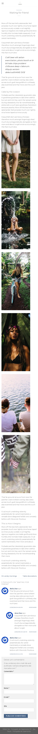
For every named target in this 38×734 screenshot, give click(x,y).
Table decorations (30, 576)
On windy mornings (9, 576)
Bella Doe (13, 589)
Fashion (19, 10)
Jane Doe (18, 613)
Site (5, 706)
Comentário (9, 671)
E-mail (6, 697)
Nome (6, 688)
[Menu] (2, 3)
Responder (33, 607)
